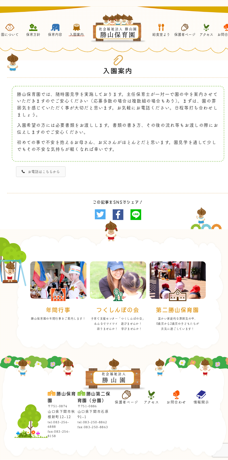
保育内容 (55, 34)
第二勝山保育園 (177, 309)
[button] (40, 171)
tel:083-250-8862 (92, 422)
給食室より (161, 34)
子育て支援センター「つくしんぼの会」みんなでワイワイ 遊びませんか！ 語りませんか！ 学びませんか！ (118, 323)
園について (10, 34)
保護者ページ (184, 34)
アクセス (206, 34)
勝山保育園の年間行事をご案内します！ (58, 318)
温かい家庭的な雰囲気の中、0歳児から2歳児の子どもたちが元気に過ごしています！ (177, 323)
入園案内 (76, 34)
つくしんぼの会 (117, 309)
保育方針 (33, 34)
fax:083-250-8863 (92, 427)
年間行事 (58, 309)
